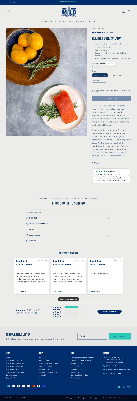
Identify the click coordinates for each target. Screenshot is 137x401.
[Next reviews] (129, 175)
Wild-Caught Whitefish (15, 363)
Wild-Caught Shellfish (14, 366)
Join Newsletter (120, 336)
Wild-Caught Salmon (14, 361)
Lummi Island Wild (18, 398)
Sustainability (44, 369)
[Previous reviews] (93, 175)
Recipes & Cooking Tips (48, 372)
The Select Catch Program (81, 361)
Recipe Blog (43, 375)
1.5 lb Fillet (118, 76)
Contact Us (75, 366)
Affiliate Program (77, 378)
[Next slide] (125, 279)
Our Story (42, 358)
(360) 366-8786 (112, 366)
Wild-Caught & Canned (15, 369)
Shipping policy (95, 398)
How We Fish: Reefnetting (48, 363)
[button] (8, 11)
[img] (21, 261)
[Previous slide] (11, 279)
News (41, 378)
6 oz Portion (101, 76)
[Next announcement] (93, 2)
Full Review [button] (21, 291)
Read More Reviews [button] (68, 299)
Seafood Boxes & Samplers (16, 372)
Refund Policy (76, 372)
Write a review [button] (109, 311)
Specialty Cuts (11, 378)
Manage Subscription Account (82, 358)
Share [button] (96, 163)
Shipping (95, 67)
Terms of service (125, 398)
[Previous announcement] (44, 2)
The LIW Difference (46, 361)
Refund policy (83, 398)
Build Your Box (76, 363)
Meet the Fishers (45, 366)
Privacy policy (71, 398)
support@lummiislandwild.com (118, 370)
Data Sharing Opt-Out (79, 375)
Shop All (9, 358)
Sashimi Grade (11, 375)
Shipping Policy (77, 369)
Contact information (110, 398)
